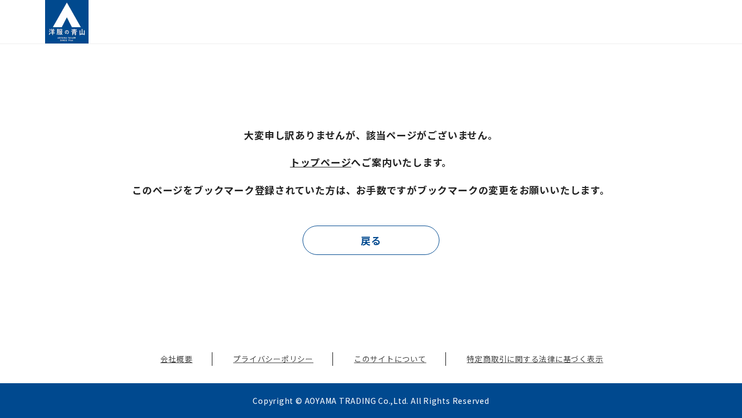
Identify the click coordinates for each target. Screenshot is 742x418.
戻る (371, 240)
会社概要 (176, 358)
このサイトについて (390, 358)
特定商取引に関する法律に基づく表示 (535, 358)
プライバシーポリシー (273, 358)
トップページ (320, 162)
